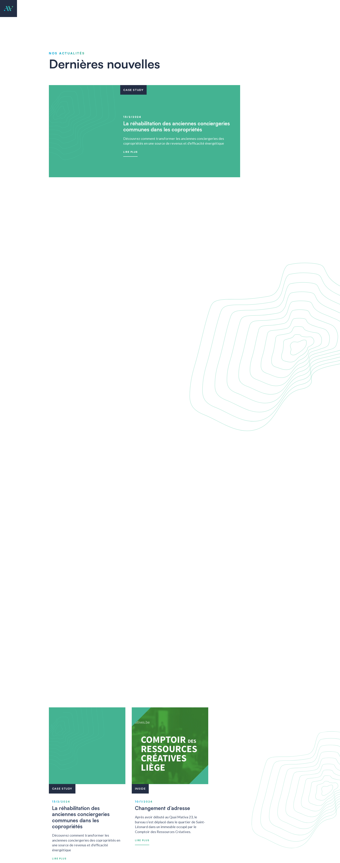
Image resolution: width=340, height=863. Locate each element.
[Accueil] (8, 8)
